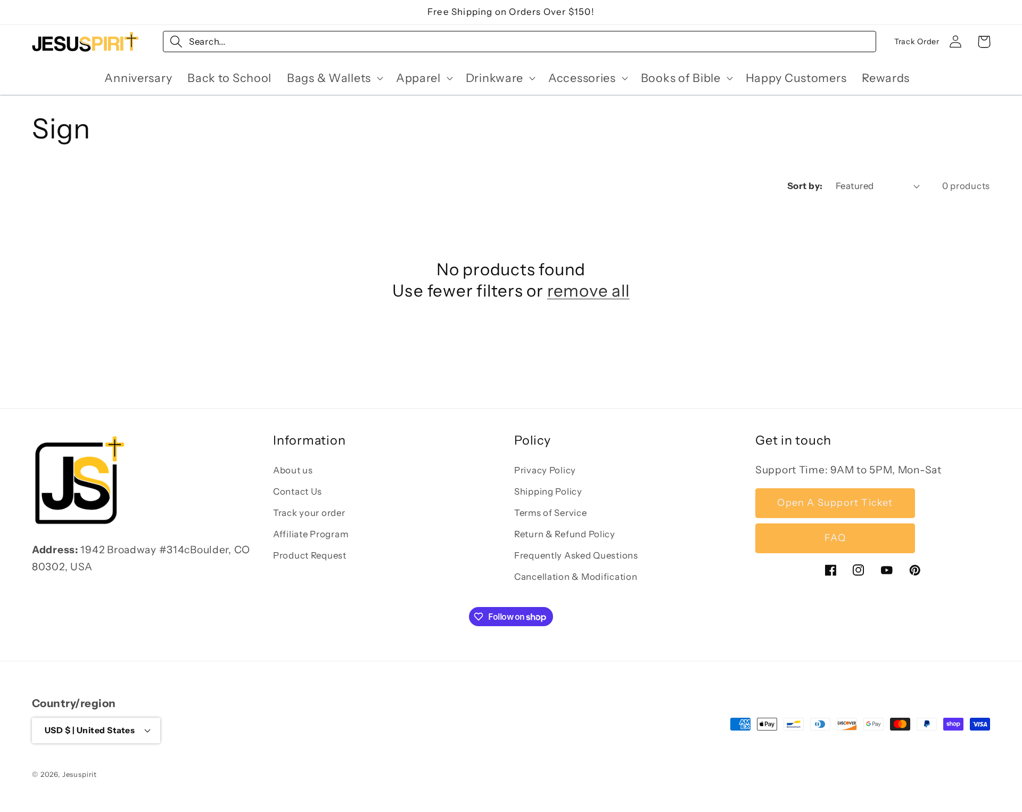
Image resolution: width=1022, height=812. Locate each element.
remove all (588, 291)
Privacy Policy (545, 470)
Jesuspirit (79, 773)
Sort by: (805, 186)
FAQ (835, 538)
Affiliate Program (310, 534)
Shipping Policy (548, 491)
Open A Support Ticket (835, 503)
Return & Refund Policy (564, 534)
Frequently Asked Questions (576, 555)
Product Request (310, 555)
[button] (334, 78)
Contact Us (297, 491)
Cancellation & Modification (575, 576)
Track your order (309, 512)
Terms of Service (550, 512)
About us (293, 470)
